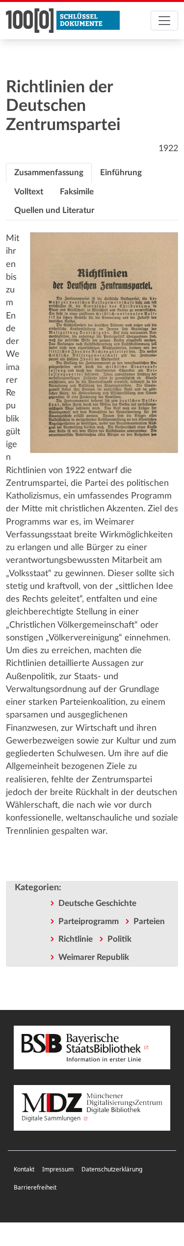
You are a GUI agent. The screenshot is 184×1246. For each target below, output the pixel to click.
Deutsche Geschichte (97, 903)
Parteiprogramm (88, 921)
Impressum (58, 1169)
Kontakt (24, 1169)
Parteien (149, 921)
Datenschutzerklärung (111, 1169)
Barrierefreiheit (35, 1187)
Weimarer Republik (93, 957)
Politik (119, 939)
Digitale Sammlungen (52, 1118)
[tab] (49, 173)
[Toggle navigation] (164, 20)
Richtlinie (75, 939)
